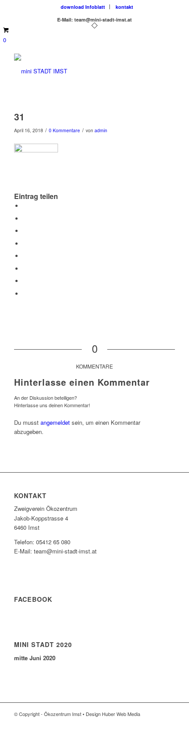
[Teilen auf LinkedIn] (25, 243)
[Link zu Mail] (168, 723)
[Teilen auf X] (25, 218)
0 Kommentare (64, 130)
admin (100, 130)
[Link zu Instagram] (155, 723)
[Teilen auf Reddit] (25, 281)
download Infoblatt (83, 7)
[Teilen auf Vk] (25, 268)
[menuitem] (83, 6)
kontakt (124, 7)
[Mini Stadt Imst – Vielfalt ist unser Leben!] (78, 71)
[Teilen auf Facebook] (25, 206)
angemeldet (55, 422)
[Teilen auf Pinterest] (25, 231)
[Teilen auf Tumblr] (25, 256)
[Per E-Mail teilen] (25, 293)
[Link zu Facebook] (142, 723)
